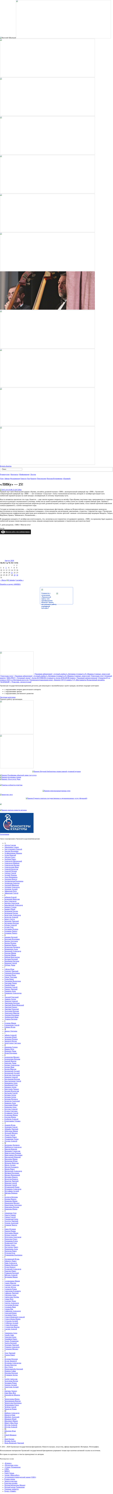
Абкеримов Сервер (11, 847)
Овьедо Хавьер (10, 1215)
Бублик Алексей (10, 925)
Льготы (33, 474)
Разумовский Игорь (11, 1259)
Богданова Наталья (11, 923)
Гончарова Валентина (12, 981)
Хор (28, 478)
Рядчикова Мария (11, 1277)
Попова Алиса (9, 1245)
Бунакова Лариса (10, 931)
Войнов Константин (12, 957)
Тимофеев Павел (10, 1339)
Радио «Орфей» (10, 1491)
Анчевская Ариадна (12, 883)
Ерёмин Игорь (9, 1027)
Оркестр (23, 478)
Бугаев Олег (9, 927)
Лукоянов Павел (10, 1137)
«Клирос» (8, 1463)
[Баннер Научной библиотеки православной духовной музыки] (56, 771)
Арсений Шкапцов (11, 885)
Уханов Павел (9, 1355)
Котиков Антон (10, 1095)
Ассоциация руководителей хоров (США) (20, 1477)
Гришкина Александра (13, 993)
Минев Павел (9, 1169)
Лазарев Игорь (9, 1125)
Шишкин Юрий (10, 1419)
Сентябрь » (19, 580)
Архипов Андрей (11, 889)
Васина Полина (10, 943)
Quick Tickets (9, 1473)
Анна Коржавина (10, 877)
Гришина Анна (10, 991)
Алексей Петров (10, 871)
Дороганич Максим (11, 1013)
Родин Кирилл (9, 1267)
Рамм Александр (10, 1263)
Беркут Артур (9, 919)
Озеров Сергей (10, 1217)
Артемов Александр (12, 887)
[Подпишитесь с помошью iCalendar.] (10, 580)
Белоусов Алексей (11, 917)
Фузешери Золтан (11, 1375)
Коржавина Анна (10, 1083)
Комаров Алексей (11, 1077)
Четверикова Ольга (11, 1405)
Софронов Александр (12, 1311)
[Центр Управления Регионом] (13, 810)
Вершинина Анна (11, 949)
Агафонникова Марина (13, 853)
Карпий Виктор (10, 1061)
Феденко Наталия (11, 1359)
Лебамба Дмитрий (11, 1129)
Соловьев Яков (10, 1307)
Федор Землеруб (10, 1361)
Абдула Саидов (10, 845)
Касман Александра (11, 1065)
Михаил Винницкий (12, 1175)
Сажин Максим (10, 1283)
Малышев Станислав (12, 1151)
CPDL (6, 1469)
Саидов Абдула (10, 1287)
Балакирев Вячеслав (12, 899)
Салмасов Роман (10, 1289)
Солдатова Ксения (11, 1305)
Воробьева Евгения (11, 961)
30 (17, 575)
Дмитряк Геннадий (11, 1009)
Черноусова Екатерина (13, 1403)
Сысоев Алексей (10, 1329)
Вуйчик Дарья (9, 965)
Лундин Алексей (10, 1141)
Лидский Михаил (11, 1133)
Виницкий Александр (12, 951)
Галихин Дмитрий (11, 971)
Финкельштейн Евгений (13, 1369)
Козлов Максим (10, 1069)
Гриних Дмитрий (10, 989)
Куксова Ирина (10, 1117)
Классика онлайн (10, 1483)
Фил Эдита (8, 1367)
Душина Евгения (10, 1019)
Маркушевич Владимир (13, 1155)
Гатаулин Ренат (10, 975)
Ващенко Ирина (10, 945)
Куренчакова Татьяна (12, 1121)
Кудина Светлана (10, 1111)
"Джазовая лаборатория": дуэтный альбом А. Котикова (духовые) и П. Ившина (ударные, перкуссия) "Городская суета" (59, 676)
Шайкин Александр (11, 1413)
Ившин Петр (9, 1049)
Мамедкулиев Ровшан (12, 1153)
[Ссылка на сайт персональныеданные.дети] (56, 790)
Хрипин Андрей (10, 1385)
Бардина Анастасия (11, 903)
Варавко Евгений (11, 937)
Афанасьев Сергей (11, 893)
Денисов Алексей (11, 1001)
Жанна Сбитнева (10, 1031)
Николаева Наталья (11, 1207)
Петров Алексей (10, 1235)
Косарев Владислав (11, 1091)
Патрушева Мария (11, 1233)
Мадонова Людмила (12, 1145)
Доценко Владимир (11, 1015)
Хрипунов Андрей (11, 1387)
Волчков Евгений (11, 959)
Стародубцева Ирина (12, 1319)
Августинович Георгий (13, 849)
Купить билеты (5, 466)
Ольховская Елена (11, 1219)
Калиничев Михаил (11, 1057)
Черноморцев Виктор (12, 1401)
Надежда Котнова (11, 1197)
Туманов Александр (12, 1347)
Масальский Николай (12, 1157)
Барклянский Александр (13, 905)
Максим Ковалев (10, 1149)
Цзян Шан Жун (10, 1393)
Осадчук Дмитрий (11, 1221)
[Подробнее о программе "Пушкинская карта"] (17, 674)
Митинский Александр (13, 1171)
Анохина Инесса (10, 879)
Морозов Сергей (10, 1183)
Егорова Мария (10, 1023)
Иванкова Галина (11, 1047)
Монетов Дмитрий (11, 1181)
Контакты (14, 474)
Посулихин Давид (11, 1247)
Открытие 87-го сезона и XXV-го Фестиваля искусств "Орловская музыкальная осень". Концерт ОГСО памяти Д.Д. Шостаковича (55, 679)
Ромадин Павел (10, 1271)
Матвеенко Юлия (10, 1161)
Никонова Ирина (10, 1209)
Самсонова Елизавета (12, 1291)
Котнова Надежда (11, 1099)
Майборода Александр (13, 1147)
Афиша (7, 478)
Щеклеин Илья (10, 1431)
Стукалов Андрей (11, 1321)
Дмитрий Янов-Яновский (14, 1005)
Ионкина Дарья (10, 1051)
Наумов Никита (10, 1199)
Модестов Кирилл (11, 1179)
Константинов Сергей (12, 1081)
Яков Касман (9, 1439)
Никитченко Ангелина (13, 1205)
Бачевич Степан (10, 907)
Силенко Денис (10, 1301)
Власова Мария (10, 953)
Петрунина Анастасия (12, 1237)
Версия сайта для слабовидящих (17, 532)
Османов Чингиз (10, 1225)
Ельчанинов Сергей (11, 1025)
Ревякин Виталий (11, 1265)
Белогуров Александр (12, 915)
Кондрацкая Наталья (12, 1079)
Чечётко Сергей (10, 1407)
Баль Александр (10, 901)
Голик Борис (9, 979)
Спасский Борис (10, 1313)
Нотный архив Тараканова (14, 1487)
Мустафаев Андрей (11, 1191)
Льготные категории (8, 697)
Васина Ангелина (11, 941)
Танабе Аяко (9, 1335)
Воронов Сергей (10, 963)
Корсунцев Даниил (11, 1089)
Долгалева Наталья (11, 1011)
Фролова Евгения (11, 1373)
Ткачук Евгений (10, 1343)
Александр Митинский (13, 861)
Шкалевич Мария (11, 1421)
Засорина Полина (11, 1039)
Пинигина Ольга (10, 1239)
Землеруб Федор (10, 1041)
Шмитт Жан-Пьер (11, 1423)
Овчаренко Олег (10, 1213)
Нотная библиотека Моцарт (14, 1485)
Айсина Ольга (9, 857)
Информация (24, 474)
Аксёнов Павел (10, 859)
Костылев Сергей (11, 1093)
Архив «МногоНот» (12, 1475)
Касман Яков (9, 1067)
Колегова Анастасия (12, 1075)
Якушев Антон (10, 1441)
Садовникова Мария (12, 1281)
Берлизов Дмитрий (11, 921)
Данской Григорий (11, 997)
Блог (2, 478)
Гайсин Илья (9, 969)
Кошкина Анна (10, 1103)
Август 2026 (9, 560)
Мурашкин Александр (12, 1189)
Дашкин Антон (10, 999)
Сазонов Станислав (11, 1285)
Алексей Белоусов (11, 869)
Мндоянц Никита (11, 1177)
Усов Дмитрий (9, 1353)
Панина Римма (10, 1231)
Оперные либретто (11, 1489)
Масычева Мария (10, 1159)
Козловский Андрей (12, 1071)
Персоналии (41, 478)
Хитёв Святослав (10, 1379)
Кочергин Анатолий (12, 1101)
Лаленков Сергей (10, 1127)
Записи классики (10, 1481)
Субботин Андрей (11, 1323)
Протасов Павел (10, 1251)
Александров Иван (11, 867)
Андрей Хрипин (10, 875)
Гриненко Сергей (10, 987)
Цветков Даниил (10, 1391)
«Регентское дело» (11, 1465)
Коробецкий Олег (11, 1085)
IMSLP (7, 1471)
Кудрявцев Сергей (11, 1113)
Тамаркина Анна (10, 1333)
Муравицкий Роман (11, 1187)
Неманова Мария (10, 1201)
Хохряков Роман (10, 1383)
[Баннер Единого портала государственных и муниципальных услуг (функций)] (56, 798)
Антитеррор (4, 834)
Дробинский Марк (11, 1017)
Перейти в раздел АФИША (10, 584)
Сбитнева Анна (10, 1295)
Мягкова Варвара (10, 1193)
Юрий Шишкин (10, 1435)
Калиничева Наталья (12, 1059)
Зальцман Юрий (10, 1037)
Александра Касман (11, 865)
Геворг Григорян (10, 977)
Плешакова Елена (11, 1241)
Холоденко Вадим (11, 1381)
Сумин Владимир (11, 1325)
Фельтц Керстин (10, 1365)
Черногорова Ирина (12, 1399)
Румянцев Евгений (11, 1273)
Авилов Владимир (11, 851)
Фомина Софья (10, 1371)
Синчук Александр (11, 1303)
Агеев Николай (10, 855)
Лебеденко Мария (11, 1131)
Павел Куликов (10, 1229)
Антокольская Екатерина (13, 881)
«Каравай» (67, 478)
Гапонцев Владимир (12, 973)
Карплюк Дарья (10, 1063)
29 (14, 575)
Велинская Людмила (12, 947)
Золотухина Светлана (12, 1043)
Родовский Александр (12, 1269)
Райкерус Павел (10, 1261)
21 (12, 573)
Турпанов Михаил (11, 1349)
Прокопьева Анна (11, 1249)
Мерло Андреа (9, 1165)
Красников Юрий (11, 1105)
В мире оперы (9, 1479)
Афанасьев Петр (10, 891)
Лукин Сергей (9, 1135)
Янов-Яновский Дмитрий (14, 1443)
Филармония (15, 478)
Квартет (33, 478)
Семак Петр (8, 1299)
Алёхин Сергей (10, 873)
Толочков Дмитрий (11, 1345)
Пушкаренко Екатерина (13, 1255)
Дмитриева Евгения (12, 1003)
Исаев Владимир (10, 1053)
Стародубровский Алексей (14, 1317)
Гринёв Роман (9, 985)
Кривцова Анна (10, 1107)
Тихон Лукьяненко (11, 1341)
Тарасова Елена (10, 1337)
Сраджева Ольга (10, 1315)
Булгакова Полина (11, 929)
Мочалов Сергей (10, 1185)
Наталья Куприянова (54, 478)
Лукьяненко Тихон (11, 1139)
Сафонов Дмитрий (11, 1293)
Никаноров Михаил (11, 1203)
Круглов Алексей (11, 1109)
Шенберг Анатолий (11, 1417)
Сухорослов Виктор (11, 1327)
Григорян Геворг (10, 983)
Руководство (4, 474)
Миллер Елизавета (11, 1167)
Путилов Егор (9, 1253)
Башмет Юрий (9, 909)
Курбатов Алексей (11, 1119)
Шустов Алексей (10, 1425)
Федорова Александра (12, 1363)
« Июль (3, 580)
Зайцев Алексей (10, 1035)
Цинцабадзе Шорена (12, 1395)
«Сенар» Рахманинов (12, 1467)
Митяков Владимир (11, 1173)
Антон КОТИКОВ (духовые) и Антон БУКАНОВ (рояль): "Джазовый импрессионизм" (65, 678)
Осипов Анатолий (11, 1223)
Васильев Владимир (12, 939)
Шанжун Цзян (9, 1415)
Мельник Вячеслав (11, 1163)
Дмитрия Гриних (10, 1007)
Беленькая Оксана (11, 911)
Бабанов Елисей (10, 897)
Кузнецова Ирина (11, 1115)
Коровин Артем (10, 1087)
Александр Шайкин (11, 863)
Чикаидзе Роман (10, 1409)
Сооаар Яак (8, 1309)
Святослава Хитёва (11, 1297)
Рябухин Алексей (10, 1275)
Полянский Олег (10, 1243)
